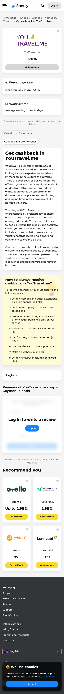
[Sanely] (19, 6)
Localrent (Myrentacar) (47, 502)
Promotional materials (15, 635)
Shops (6, 593)
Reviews (7, 604)
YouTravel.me (32, 52)
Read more (48, 676)
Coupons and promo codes (20, 141)
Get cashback (27, 66)
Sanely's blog (10, 615)
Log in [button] (54, 5)
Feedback (8, 640)
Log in (32, 428)
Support (7, 609)
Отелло (16, 501)
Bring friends (10, 629)
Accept (32, 684)
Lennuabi (47, 550)
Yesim (16, 550)
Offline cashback (12, 624)
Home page (9, 587)
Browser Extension (13, 598)
